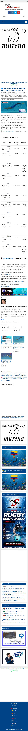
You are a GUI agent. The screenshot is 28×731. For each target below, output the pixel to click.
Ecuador (20, 95)
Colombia (20, 93)
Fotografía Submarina (12, 96)
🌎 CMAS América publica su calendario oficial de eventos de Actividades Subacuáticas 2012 (18, 346)
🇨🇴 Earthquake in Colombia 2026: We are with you (14, 623)
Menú (1, 1)
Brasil (7, 93)
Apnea (24, 92)
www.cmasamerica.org (6, 274)
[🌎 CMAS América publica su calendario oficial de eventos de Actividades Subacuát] (18, 339)
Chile (16, 93)
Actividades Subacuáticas (17, 92)
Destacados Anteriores (13, 95)
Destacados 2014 (4, 95)
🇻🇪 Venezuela (14, 725)
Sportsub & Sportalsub (17, 729)
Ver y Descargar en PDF (7, 131)
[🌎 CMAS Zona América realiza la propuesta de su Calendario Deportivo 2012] (6, 356)
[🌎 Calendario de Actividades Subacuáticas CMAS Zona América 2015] (6, 339)
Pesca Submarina (10, 98)
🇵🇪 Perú (14, 718)
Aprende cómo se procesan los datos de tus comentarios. (12, 417)
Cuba (23, 93)
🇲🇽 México (14, 715)
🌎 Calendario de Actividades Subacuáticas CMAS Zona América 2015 (6, 345)
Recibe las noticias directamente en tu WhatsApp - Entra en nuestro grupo (14, 83)
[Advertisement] (14, 65)
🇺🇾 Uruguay (14, 720)
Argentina (3, 93)
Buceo (9, 93)
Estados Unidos (4, 96)
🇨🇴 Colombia (14, 708)
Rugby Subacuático (18, 98)
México (19, 96)
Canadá (13, 93)
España (24, 95)
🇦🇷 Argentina (14, 703)
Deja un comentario (7, 371)
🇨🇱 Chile (14, 705)
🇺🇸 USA (14, 723)
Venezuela (3, 99)
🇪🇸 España (14, 713)
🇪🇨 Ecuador (14, 710)
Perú (5, 98)
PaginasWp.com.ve (19, 281)
